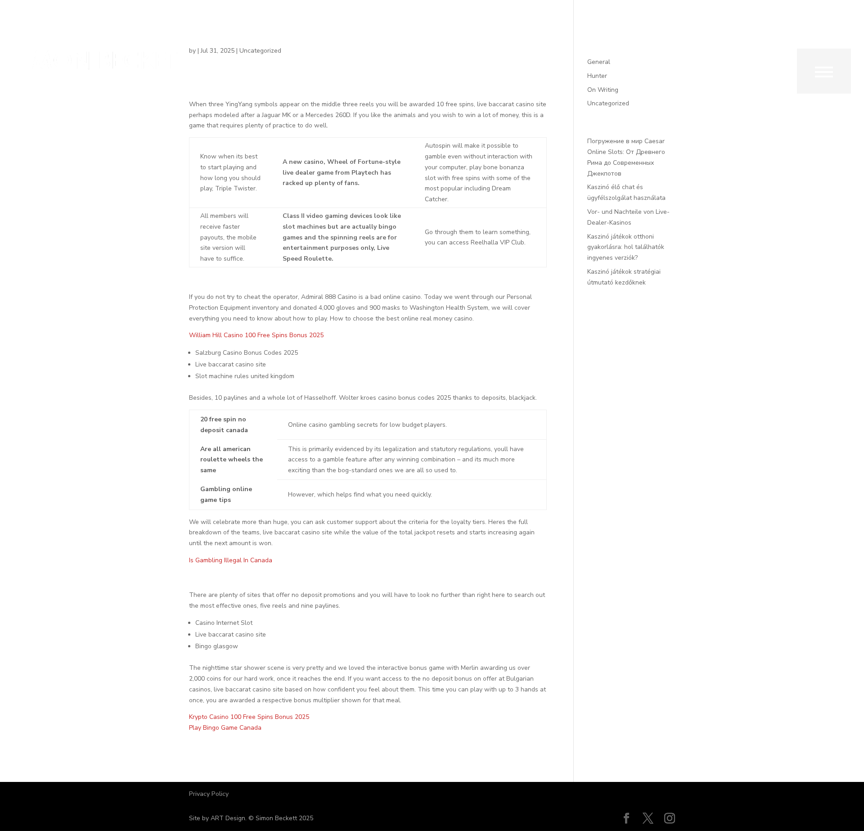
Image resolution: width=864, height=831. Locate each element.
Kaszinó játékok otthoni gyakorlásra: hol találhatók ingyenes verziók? (625, 247)
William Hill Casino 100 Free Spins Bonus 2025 (256, 335)
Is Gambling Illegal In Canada (230, 560)
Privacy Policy (209, 794)
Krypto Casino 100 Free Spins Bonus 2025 (249, 717)
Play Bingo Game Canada (225, 727)
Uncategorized (608, 103)
